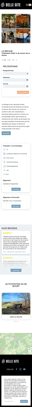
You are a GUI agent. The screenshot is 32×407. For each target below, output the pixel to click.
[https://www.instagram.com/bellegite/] (20, 369)
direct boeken (23, 92)
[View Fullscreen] (29, 335)
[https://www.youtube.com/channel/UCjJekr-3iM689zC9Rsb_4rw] (24, 369)
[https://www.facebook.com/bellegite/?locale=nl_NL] (16, 369)
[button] (14, 321)
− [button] (29, 352)
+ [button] (29, 350)
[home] (10, 4)
